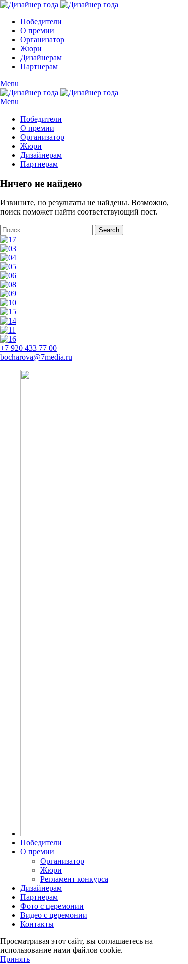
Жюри (51, 870)
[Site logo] (30, 4)
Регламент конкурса (74, 879)
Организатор (62, 860)
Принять (15, 959)
